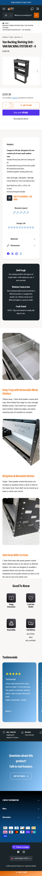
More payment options (21, 118)
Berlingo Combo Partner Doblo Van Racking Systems (17, 27)
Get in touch (19, 776)
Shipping (14, 98)
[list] (21, 617)
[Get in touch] (32, 8)
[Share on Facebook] (8, 253)
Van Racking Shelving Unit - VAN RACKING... (17, 30)
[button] (4, 8)
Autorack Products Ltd (17, 866)
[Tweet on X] (12, 253)
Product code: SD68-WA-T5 (12, 37)
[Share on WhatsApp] (16, 253)
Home (6, 23)
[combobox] (27, 15)
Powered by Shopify (30, 866)
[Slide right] (37, 71)
